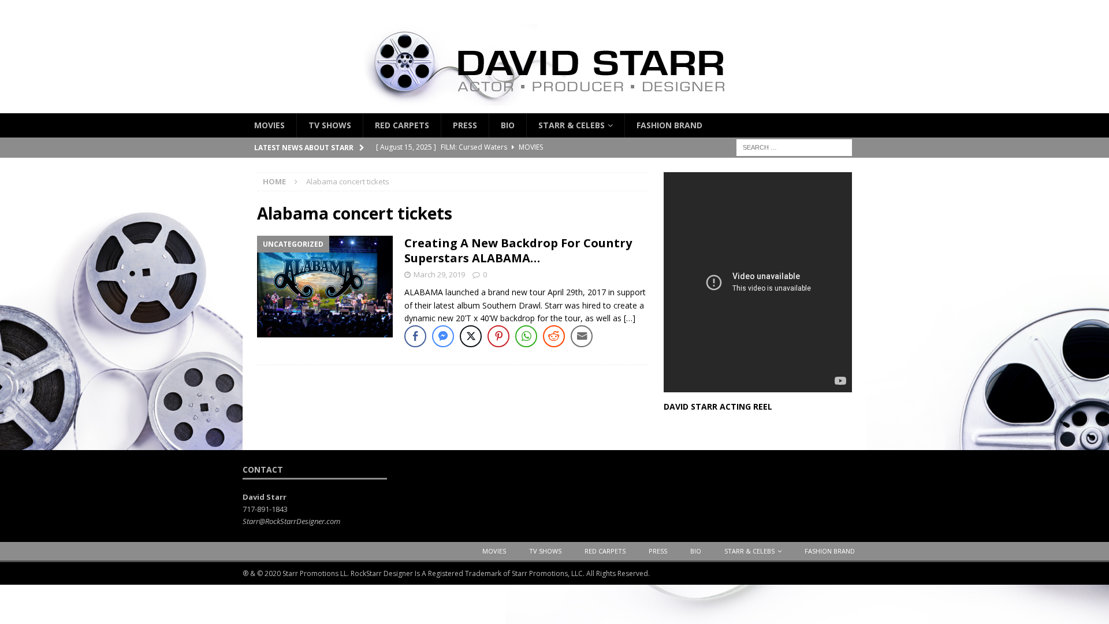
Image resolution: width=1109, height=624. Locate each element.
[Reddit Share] (554, 336)
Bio (508, 125)
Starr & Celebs (571, 125)
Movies (269, 125)
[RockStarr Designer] (554, 106)
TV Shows (329, 125)
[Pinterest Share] (498, 336)
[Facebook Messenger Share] (443, 336)
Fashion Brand (669, 125)
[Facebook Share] (415, 336)
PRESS (465, 125)
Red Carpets (402, 125)
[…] (629, 318)
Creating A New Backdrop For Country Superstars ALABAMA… (518, 250)
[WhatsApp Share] (526, 336)
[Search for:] (794, 147)
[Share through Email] (582, 336)
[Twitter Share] (471, 336)
